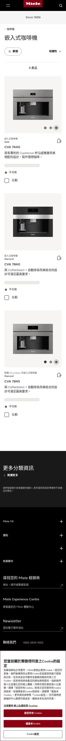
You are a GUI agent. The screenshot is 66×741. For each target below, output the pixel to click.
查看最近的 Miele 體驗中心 (18, 607)
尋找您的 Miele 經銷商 (21, 578)
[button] (45, 127)
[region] (33, 696)
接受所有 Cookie (33, 713)
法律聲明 (8, 706)
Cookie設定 (33, 734)
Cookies (33, 706)
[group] (33, 130)
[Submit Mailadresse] (61, 628)
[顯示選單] (8, 5)
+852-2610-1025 (33, 642)
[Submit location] (61, 585)
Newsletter (12, 621)
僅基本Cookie (33, 724)
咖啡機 (10, 29)
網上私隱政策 (21, 706)
